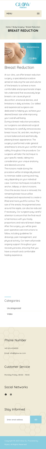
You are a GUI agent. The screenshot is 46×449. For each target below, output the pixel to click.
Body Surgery (18, 27)
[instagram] (11, 394)
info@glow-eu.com (18, 353)
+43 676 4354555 (11, 348)
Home (8, 27)
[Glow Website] (23, 5)
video (10, 314)
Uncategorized (14, 308)
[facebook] (5, 396)
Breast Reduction (33, 27)
